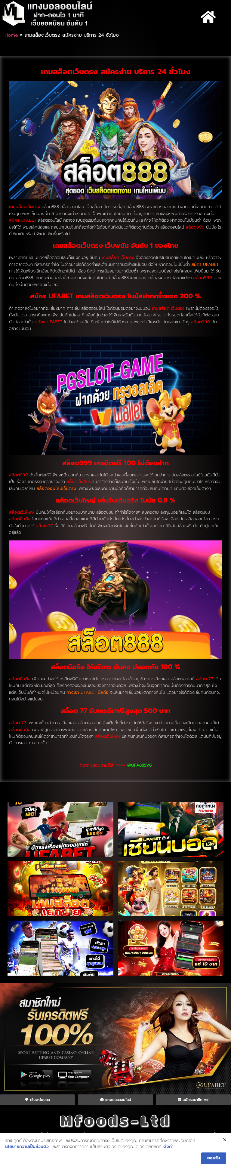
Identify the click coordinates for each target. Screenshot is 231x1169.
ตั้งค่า (168, 1147)
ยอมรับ (213, 1158)
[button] (208, 17)
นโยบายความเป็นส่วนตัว (27, 1147)
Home (11, 35)
